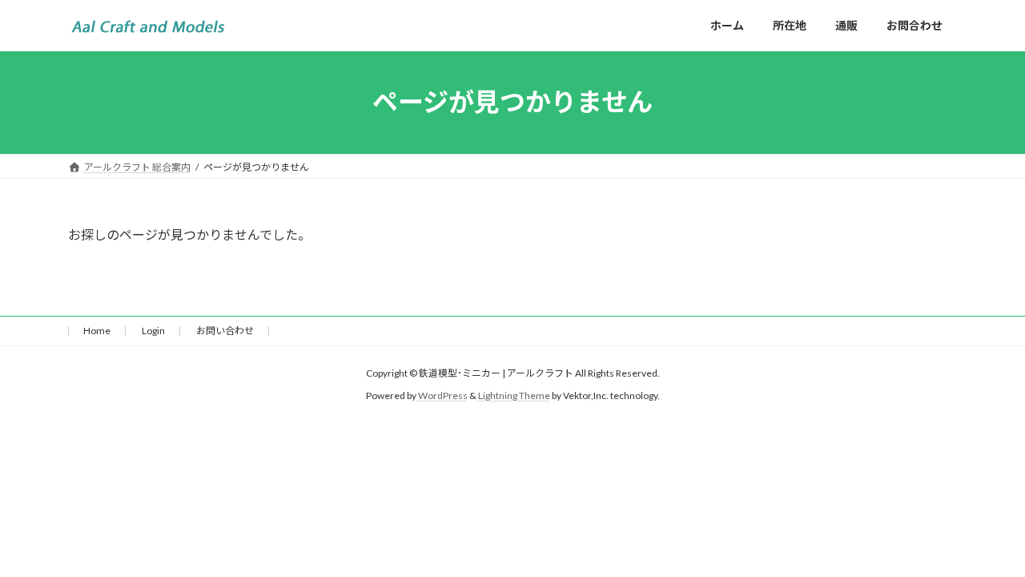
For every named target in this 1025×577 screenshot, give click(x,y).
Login (153, 331)
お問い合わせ (225, 331)
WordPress (443, 395)
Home (97, 331)
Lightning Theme (514, 395)
